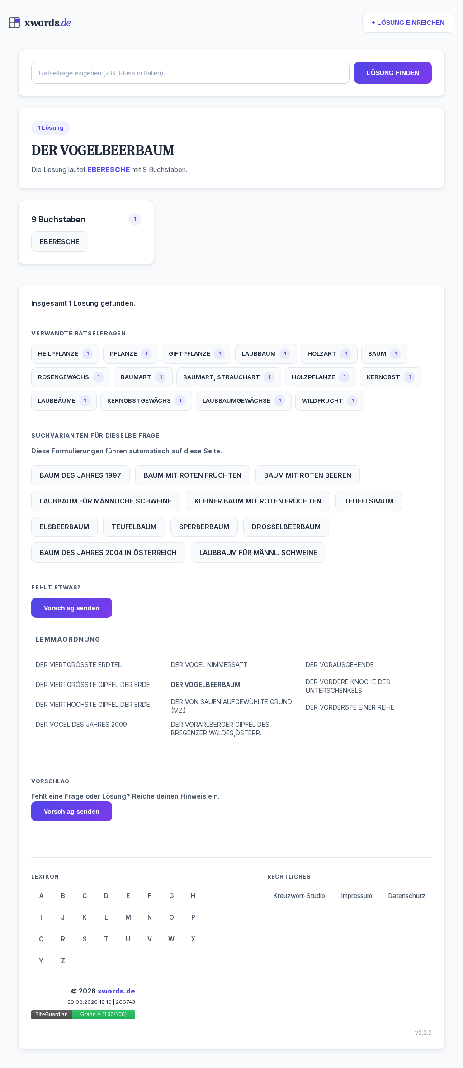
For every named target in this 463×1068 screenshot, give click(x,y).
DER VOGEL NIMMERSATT (209, 664)
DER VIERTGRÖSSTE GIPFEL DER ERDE (93, 684)
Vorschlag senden (71, 608)
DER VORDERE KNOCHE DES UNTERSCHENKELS (348, 686)
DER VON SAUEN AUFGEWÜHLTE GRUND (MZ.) (231, 706)
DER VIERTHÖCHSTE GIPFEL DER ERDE (93, 704)
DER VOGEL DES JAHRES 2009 (81, 724)
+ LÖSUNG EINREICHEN (408, 22)
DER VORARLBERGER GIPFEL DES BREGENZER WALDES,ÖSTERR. (220, 729)
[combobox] (190, 73)
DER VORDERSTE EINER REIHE (350, 707)
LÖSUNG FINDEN (393, 72)
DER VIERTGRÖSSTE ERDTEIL (79, 664)
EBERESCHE (60, 241)
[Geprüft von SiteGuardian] (83, 1016)
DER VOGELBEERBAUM (206, 684)
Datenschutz (406, 895)
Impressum (356, 895)
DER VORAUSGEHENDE (340, 664)
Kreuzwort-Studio (299, 895)
